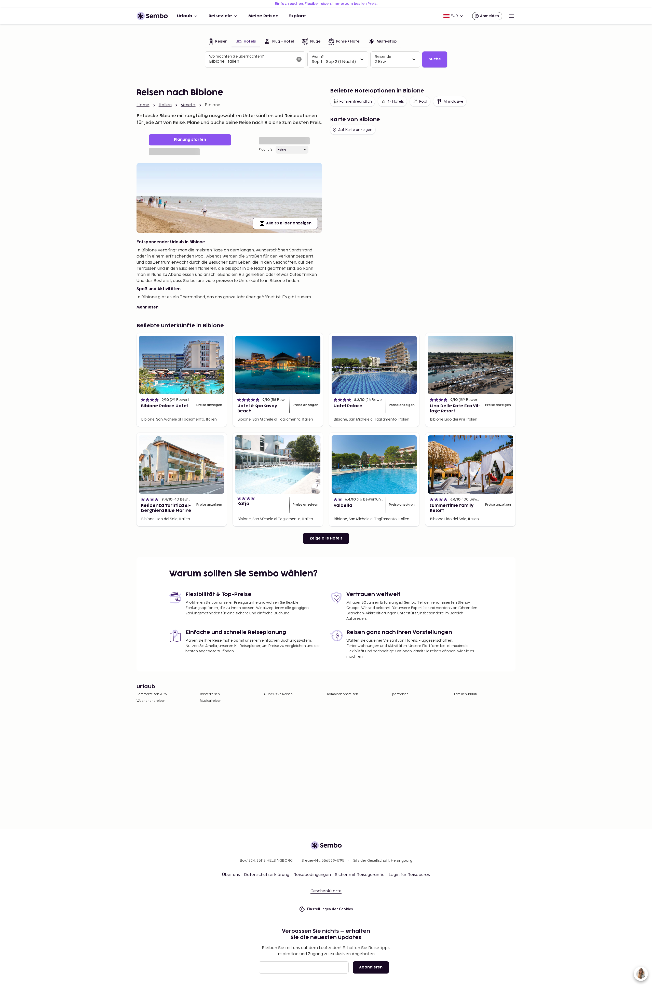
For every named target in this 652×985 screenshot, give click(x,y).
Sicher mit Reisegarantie (360, 874)
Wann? (317, 57)
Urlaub (184, 16)
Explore (297, 16)
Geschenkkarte (326, 891)
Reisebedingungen (312, 874)
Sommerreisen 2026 (152, 694)
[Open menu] (511, 16)
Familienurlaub (465, 694)
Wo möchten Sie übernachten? (236, 56)
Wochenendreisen (151, 701)
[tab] (218, 41)
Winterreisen (210, 694)
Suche (435, 59)
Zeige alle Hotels (326, 538)
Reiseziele (220, 16)
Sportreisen (399, 694)
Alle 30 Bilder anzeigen (288, 223)
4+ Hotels (395, 101)
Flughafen (267, 150)
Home (143, 105)
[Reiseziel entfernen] (299, 59)
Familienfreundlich (355, 101)
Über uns (231, 874)
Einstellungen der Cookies (330, 909)
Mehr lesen (147, 307)
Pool (423, 101)
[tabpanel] (326, 59)
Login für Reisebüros (409, 874)
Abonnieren (371, 967)
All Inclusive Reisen (278, 694)
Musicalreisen (210, 701)
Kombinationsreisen (342, 694)
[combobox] (251, 61)
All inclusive (453, 101)
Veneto (188, 105)
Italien (165, 105)
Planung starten (190, 139)
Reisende (383, 57)
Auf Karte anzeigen (355, 130)
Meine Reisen (263, 16)
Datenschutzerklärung (266, 874)
